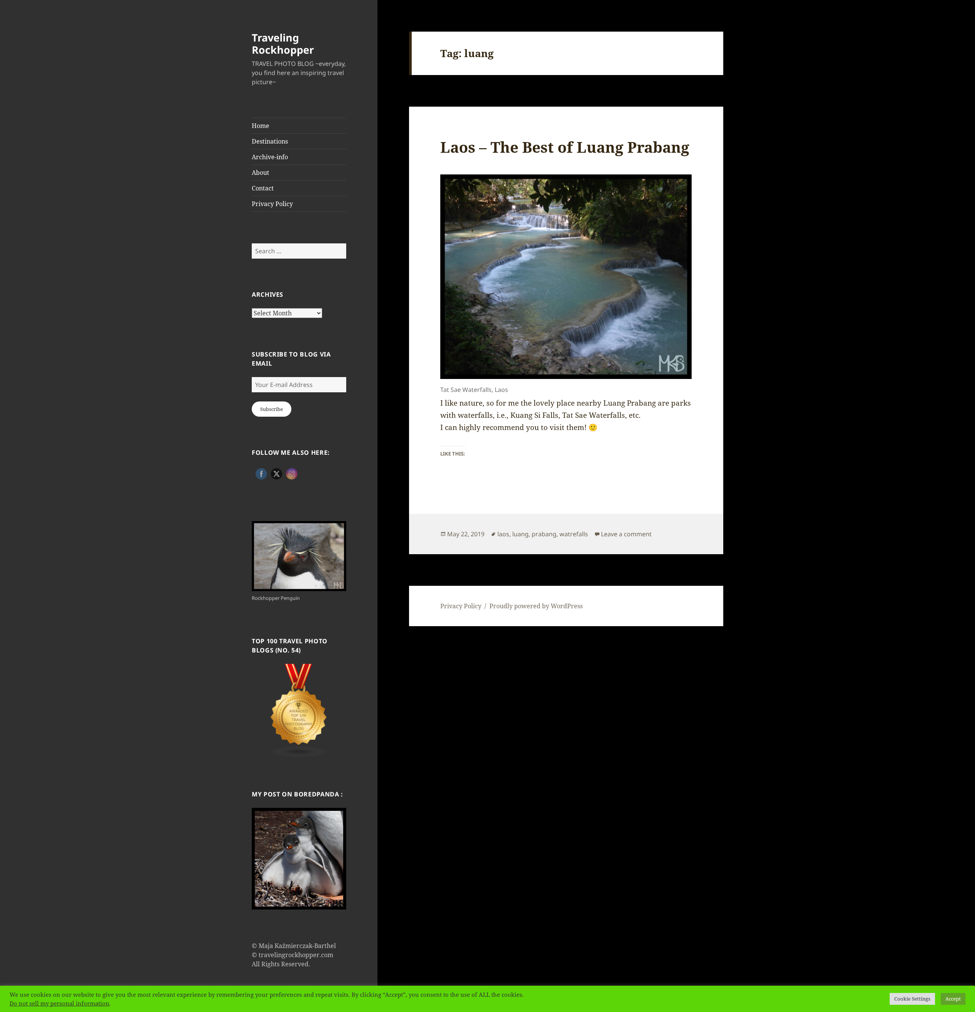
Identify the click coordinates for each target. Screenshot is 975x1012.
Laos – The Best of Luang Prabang (564, 147)
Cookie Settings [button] (912, 998)
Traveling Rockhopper (283, 43)
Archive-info (270, 157)
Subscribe (271, 409)
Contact (263, 188)
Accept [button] (953, 998)
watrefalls (573, 534)
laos (503, 534)
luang (520, 534)
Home (260, 126)
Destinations (270, 141)
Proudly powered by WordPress (536, 606)
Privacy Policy (272, 204)
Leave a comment (626, 534)
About (260, 172)
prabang (544, 534)
